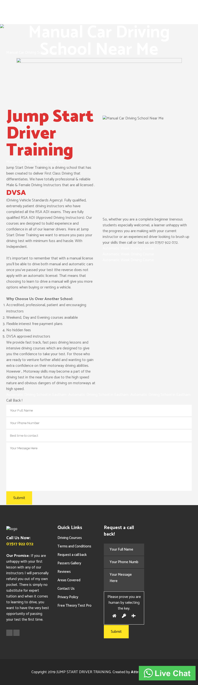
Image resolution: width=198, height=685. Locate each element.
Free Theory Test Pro (74, 606)
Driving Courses (69, 538)
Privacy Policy (67, 597)
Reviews (64, 572)
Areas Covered (68, 580)
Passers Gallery (69, 563)
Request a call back (72, 555)
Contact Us (66, 589)
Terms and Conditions (74, 546)
